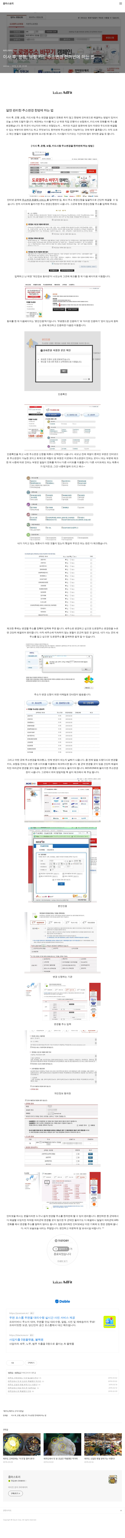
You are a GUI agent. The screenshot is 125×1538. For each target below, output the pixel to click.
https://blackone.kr (18, 1335)
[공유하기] (17, 1363)
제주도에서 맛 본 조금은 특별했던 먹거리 (24, 1381)
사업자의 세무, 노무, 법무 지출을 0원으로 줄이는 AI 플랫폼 (41, 1343)
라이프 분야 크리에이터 (18, 1487)
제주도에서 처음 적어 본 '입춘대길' (22, 1388)
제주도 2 (18, 1373)
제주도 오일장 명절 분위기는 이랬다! (23, 1384)
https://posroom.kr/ (19, 1313)
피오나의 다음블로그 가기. (13, 1516)
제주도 (10, 1373)
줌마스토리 (8, 3)
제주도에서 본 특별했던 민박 (19, 1391)
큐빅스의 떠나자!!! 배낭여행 (13, 1520)
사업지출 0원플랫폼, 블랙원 (26, 1339)
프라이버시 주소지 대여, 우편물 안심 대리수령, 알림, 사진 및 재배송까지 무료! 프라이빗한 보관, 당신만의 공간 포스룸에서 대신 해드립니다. (52, 1323)
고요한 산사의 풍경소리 (12, 1525)
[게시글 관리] (20, 1363)
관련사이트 (7, 1510)
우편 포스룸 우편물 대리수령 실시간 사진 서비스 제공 (42, 1317)
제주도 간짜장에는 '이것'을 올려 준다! (23, 1378)
